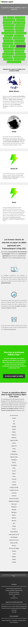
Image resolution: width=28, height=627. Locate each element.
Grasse (14, 470)
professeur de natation (20, 54)
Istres (14, 476)
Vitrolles (14, 562)
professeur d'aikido (21, 46)
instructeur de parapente (20, 43)
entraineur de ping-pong (21, 33)
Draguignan (14, 459)
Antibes (14, 418)
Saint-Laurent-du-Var (14, 534)
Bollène (14, 432)
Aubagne (14, 426)
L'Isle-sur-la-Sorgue (14, 498)
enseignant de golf (20, 20)
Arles (14, 423)
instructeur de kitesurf (8, 41)
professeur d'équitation (19, 59)
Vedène (14, 559)
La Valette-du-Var (14, 490)
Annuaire (8, 588)
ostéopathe (12, 46)
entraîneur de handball (9, 30)
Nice (14, 523)
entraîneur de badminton (9, 25)
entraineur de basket (20, 25)
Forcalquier (14, 465)
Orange (14, 526)
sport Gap (14, 612)
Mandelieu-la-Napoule (14, 501)
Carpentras (14, 446)
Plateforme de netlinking (14, 594)
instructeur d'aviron (7, 38)
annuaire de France (6, 283)
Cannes (14, 443)
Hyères (14, 473)
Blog (14, 596)
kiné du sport (6, 46)
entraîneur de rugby (9, 35)
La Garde (14, 484)
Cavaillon (14, 451)
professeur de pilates (7, 56)
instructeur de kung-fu (19, 41)
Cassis (14, 448)
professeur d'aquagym (8, 48)
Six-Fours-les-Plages (14, 548)
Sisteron (14, 545)
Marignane (14, 506)
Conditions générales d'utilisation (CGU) (14, 590)
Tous (4, 17)
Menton (14, 515)
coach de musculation (20, 17)
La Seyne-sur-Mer (14, 487)
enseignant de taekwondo (19, 22)
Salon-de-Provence (14, 540)
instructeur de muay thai (8, 43)
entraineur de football (19, 28)
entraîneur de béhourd (8, 28)
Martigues (14, 512)
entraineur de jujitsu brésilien (8, 33)
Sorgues (14, 551)
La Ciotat (14, 479)
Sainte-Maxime (14, 531)
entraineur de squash (18, 35)
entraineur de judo (19, 30)
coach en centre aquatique (9, 20)
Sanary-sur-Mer (14, 542)
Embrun (14, 462)
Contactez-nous (14, 597)
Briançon (14, 434)
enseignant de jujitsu (7, 22)
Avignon (14, 429)
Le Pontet (14, 495)
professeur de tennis (8, 59)
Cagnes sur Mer (14, 440)
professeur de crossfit (19, 48)
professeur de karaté (19, 51)
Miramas (14, 517)
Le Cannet (14, 493)
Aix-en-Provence (14, 415)
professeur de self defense (19, 56)
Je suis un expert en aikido (14, 376)
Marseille (14, 509)
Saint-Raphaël (14, 537)
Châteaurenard (14, 454)
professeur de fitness (8, 51)
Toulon (14, 553)
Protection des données (14, 592)
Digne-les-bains (14, 457)
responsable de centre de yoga (14, 62)
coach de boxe (10, 17)
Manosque (14, 504)
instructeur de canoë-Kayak (19, 38)
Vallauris (14, 556)
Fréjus (14, 468)
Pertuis (14, 529)
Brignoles (14, 437)
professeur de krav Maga (8, 54)
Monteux (14, 520)
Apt (14, 421)
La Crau (14, 482)
